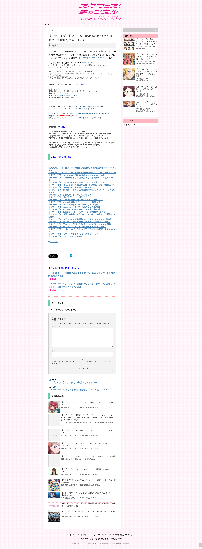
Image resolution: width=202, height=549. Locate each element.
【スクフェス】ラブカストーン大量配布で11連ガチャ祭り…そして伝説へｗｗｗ (82, 173)
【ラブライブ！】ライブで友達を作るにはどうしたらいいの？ (77, 390)
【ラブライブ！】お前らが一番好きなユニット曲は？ (70, 195)
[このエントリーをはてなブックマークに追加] (71, 255)
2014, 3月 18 (87, 63)
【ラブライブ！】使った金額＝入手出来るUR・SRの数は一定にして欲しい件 (81, 185)
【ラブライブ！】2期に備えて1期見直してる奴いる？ (73, 382)
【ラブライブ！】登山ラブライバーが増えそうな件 (69, 197)
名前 (53, 351)
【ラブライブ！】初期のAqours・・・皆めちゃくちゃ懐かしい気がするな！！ (146, 41)
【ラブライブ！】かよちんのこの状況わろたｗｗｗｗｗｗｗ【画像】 (77, 175)
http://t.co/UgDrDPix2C (86, 58)
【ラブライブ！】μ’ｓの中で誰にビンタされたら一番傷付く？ (74, 202)
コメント (56, 327)
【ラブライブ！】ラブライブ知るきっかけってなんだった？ (73, 234)
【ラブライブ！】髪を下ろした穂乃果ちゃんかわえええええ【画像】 (77, 227)
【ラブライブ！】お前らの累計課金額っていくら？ (69, 187)
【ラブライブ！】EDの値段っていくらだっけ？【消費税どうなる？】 (77, 212)
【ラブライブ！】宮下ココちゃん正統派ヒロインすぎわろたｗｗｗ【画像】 (80, 219)
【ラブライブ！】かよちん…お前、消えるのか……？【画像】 (74, 207)
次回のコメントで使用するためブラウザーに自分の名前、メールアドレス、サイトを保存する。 (82, 362)
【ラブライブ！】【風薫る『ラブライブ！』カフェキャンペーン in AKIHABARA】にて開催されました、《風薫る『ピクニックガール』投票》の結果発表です (88, 417)
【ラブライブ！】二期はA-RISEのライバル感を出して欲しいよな (75, 200)
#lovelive (100, 58)
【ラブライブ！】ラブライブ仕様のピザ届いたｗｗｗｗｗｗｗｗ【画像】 (79, 222)
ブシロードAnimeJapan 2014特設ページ (76, 118)
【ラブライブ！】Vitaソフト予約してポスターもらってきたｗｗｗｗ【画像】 (81, 224)
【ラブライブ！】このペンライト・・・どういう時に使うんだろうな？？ (146, 56)
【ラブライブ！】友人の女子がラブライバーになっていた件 (73, 205)
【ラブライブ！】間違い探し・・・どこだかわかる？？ (146, 89)
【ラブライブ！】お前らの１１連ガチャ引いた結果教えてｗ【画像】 (88, 456)
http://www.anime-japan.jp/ (69, 95)
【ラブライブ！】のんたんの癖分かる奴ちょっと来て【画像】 (74, 209)
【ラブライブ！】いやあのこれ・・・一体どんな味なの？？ (146, 104)
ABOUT (47, 24)
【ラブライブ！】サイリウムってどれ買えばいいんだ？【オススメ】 (77, 182)
